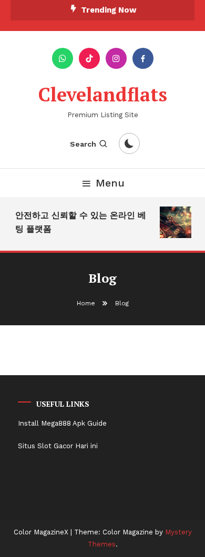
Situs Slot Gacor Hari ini (58, 446)
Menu (110, 183)
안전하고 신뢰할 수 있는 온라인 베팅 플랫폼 (80, 222)
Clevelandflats (102, 94)
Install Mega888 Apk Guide (62, 423)
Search (83, 144)
